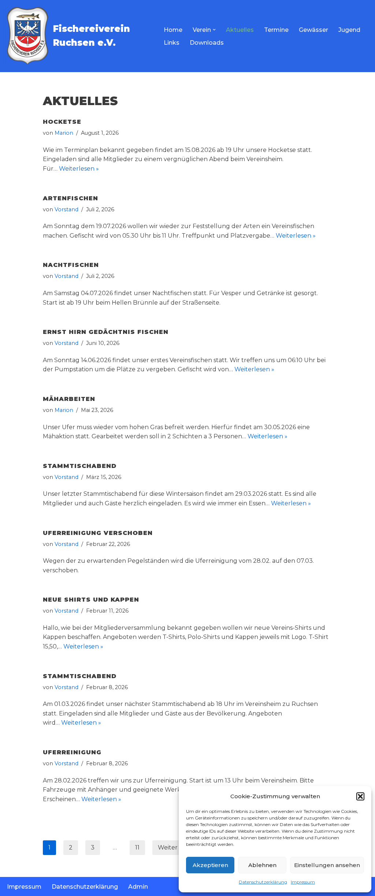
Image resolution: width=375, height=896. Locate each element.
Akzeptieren (210, 865)
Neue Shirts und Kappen (91, 599)
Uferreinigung (72, 752)
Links (171, 42)
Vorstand (66, 209)
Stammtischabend (79, 465)
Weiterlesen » (79, 168)
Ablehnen (262, 865)
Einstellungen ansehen (327, 865)
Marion (64, 133)
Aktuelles (240, 29)
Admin (138, 886)
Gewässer (313, 29)
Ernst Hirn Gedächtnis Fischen (105, 331)
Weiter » (170, 847)
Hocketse (62, 121)
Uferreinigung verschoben (98, 532)
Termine (276, 29)
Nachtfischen (71, 264)
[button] (360, 796)
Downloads (207, 42)
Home (173, 29)
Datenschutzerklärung (263, 882)
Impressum (303, 882)
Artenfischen (70, 198)
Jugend (349, 29)
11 (137, 847)
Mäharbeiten (69, 398)
